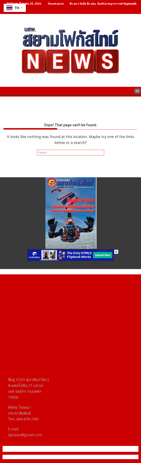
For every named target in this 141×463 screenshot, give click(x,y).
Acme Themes (106, 457)
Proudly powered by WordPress (46, 457)
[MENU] (137, 90)
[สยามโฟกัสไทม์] (7, 90)
